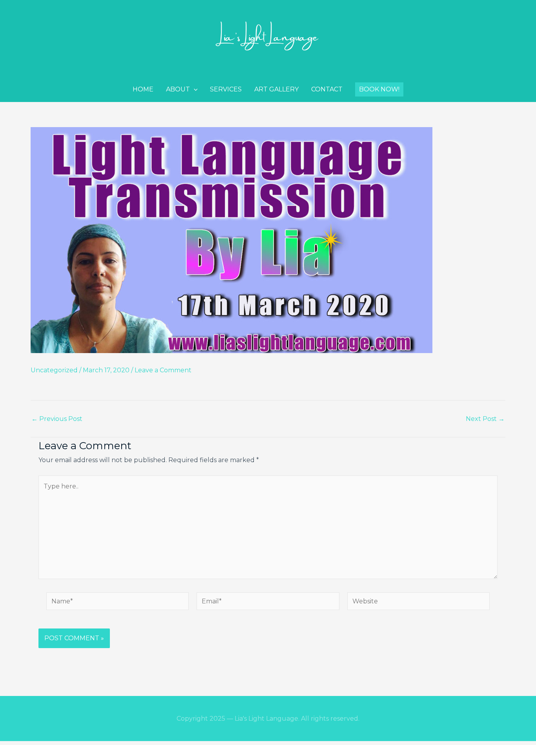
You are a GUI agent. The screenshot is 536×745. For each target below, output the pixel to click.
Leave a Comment (163, 370)
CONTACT (327, 89)
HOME (143, 89)
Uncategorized (54, 370)
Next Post (485, 419)
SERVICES (226, 89)
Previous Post (56, 419)
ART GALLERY (276, 89)
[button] (379, 89)
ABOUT (178, 89)
